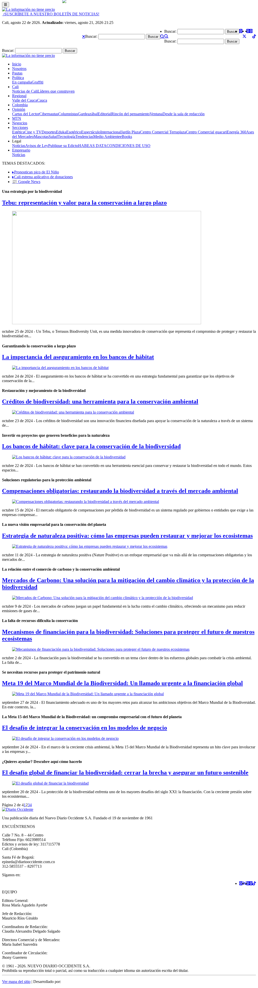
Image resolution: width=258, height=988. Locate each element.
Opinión (18, 109)
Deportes (49, 132)
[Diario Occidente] (28, 9)
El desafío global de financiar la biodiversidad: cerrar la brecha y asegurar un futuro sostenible (125, 772)
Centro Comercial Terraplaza (163, 132)
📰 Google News (26, 181)
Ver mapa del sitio (16, 981)
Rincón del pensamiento (130, 114)
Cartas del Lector (25, 114)
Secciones (20, 127)
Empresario (21, 150)
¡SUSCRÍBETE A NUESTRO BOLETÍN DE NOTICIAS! (50, 14)
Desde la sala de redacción (184, 114)
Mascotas (41, 136)
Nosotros (19, 68)
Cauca (42, 100)
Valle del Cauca (24, 100)
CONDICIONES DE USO (128, 145)
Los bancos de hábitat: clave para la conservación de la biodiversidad (91, 446)
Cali (15, 87)
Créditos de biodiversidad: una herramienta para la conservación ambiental (100, 401)
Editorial (104, 114)
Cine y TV (33, 132)
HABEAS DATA (92, 145)
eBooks (126, 136)
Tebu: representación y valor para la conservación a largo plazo (84, 202)
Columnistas (68, 114)
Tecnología (66, 136)
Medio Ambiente (106, 136)
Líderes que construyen (56, 91)
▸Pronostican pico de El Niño (35, 172)
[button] (83, 36)
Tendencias (84, 136)
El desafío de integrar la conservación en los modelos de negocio (84, 727)
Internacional (110, 132)
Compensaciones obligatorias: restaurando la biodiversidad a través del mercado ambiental (120, 491)
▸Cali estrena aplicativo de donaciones (42, 177)
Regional (19, 96)
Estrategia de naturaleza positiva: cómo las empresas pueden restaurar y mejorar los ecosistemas (127, 535)
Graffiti (37, 82)
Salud (53, 136)
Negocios (19, 123)
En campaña (22, 82)
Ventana (156, 114)
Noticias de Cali (25, 91)
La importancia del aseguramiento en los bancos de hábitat (78, 357)
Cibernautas (48, 114)
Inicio (16, 64)
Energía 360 (236, 132)
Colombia (20, 105)
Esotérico (73, 132)
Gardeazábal (88, 114)
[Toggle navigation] (5, 4)
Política (18, 78)
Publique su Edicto (63, 145)
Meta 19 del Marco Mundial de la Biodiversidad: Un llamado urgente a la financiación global (122, 683)
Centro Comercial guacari (206, 132)
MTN (16, 118)
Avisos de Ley (36, 145)
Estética (18, 132)
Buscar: (91, 36)
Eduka (61, 132)
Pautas (17, 73)
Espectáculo (90, 132)
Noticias (18, 145)
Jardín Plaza (130, 132)
